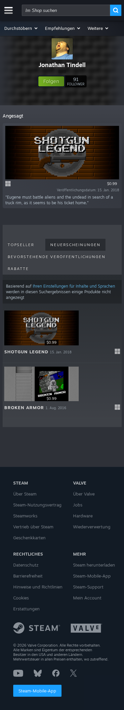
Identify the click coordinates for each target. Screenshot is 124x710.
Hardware (83, 515)
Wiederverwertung (91, 526)
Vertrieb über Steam (33, 526)
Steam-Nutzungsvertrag (37, 504)
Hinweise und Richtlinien (37, 586)
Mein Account (87, 597)
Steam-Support (88, 586)
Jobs (77, 504)
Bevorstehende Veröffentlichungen (56, 256)
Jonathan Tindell (62, 64)
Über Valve (84, 493)
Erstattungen (26, 608)
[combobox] (66, 10)
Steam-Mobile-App (37, 690)
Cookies (21, 597)
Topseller (21, 244)
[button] (21, 28)
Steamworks (25, 515)
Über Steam (24, 493)
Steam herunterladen (94, 565)
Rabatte (18, 268)
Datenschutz (25, 565)
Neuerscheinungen (75, 244)
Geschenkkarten (29, 537)
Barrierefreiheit (28, 575)
